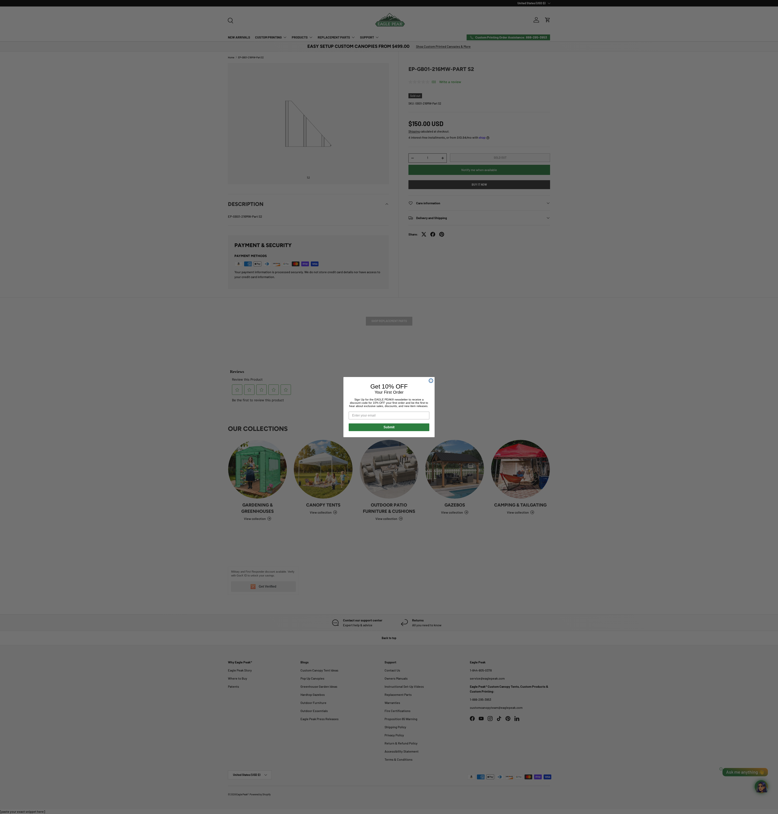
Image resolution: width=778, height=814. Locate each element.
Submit (389, 427)
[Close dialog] (431, 381)
